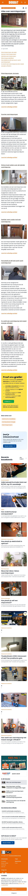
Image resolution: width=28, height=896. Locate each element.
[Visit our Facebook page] (2, 873)
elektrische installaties (8, 419)
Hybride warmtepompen (8, 56)
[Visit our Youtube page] (5, 873)
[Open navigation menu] (2, 2)
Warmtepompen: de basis (9, 52)
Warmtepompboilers (7, 58)
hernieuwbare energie (8, 422)
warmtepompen (7, 425)
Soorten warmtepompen (8, 54)
